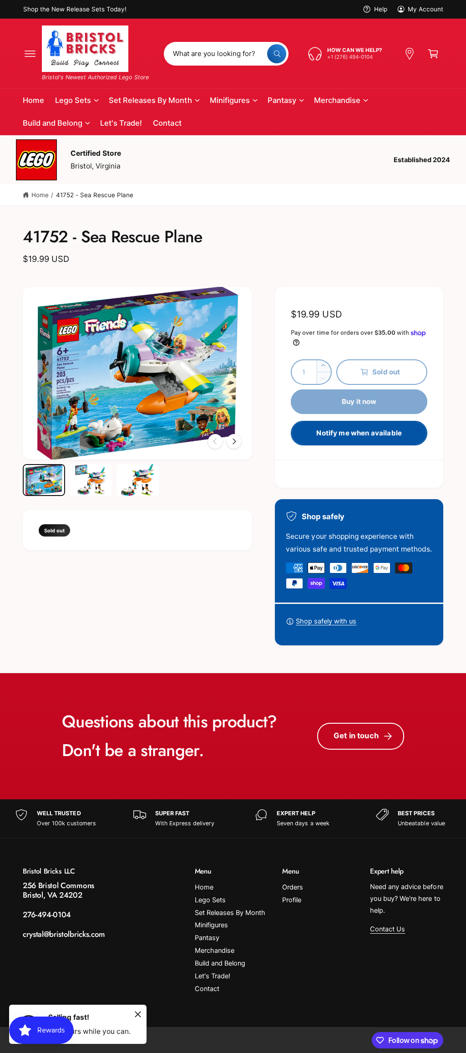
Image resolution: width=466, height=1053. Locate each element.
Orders (292, 887)
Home (40, 195)
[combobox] (226, 54)
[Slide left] (215, 441)
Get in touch (356, 735)
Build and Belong (220, 963)
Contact (207, 989)
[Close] (138, 1014)
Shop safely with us (326, 621)
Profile (291, 900)
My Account (425, 9)
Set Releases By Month (230, 913)
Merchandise (214, 950)
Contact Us (387, 929)
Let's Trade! (212, 976)
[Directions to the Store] (409, 54)
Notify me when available (359, 433)
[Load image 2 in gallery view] (91, 480)
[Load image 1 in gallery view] (44, 480)
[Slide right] (234, 441)
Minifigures (211, 925)
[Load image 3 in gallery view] (137, 480)
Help (380, 9)
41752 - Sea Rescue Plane (94, 195)
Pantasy (207, 938)
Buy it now (359, 401)
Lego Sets (210, 900)
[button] (30, 54)
